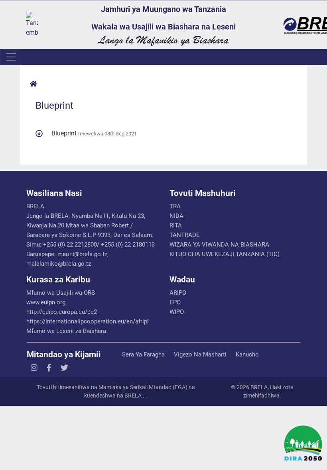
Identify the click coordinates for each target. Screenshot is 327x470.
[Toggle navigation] (11, 57)
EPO (175, 302)
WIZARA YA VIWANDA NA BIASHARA (219, 244)
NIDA (176, 215)
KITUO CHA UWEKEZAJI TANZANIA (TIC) (224, 254)
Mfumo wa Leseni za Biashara (66, 331)
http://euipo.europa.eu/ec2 (61, 311)
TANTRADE (184, 235)
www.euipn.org (45, 302)
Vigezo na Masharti (200, 354)
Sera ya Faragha (143, 354)
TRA (175, 206)
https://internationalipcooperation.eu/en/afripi (87, 321)
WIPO (176, 311)
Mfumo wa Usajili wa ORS (60, 292)
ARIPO (177, 292)
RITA (175, 225)
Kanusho (247, 354)
